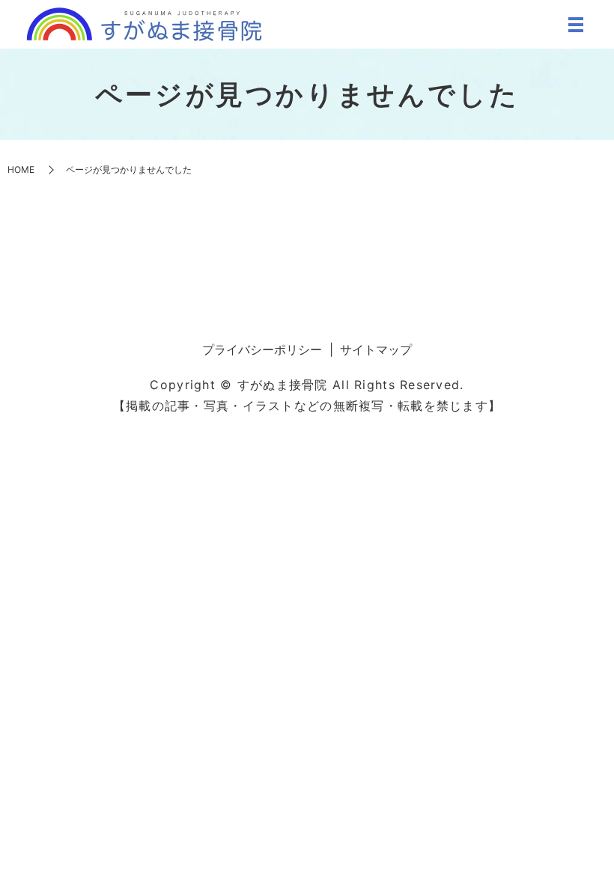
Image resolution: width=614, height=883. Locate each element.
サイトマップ (376, 349)
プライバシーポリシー (262, 349)
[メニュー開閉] (575, 24)
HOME (20, 169)
